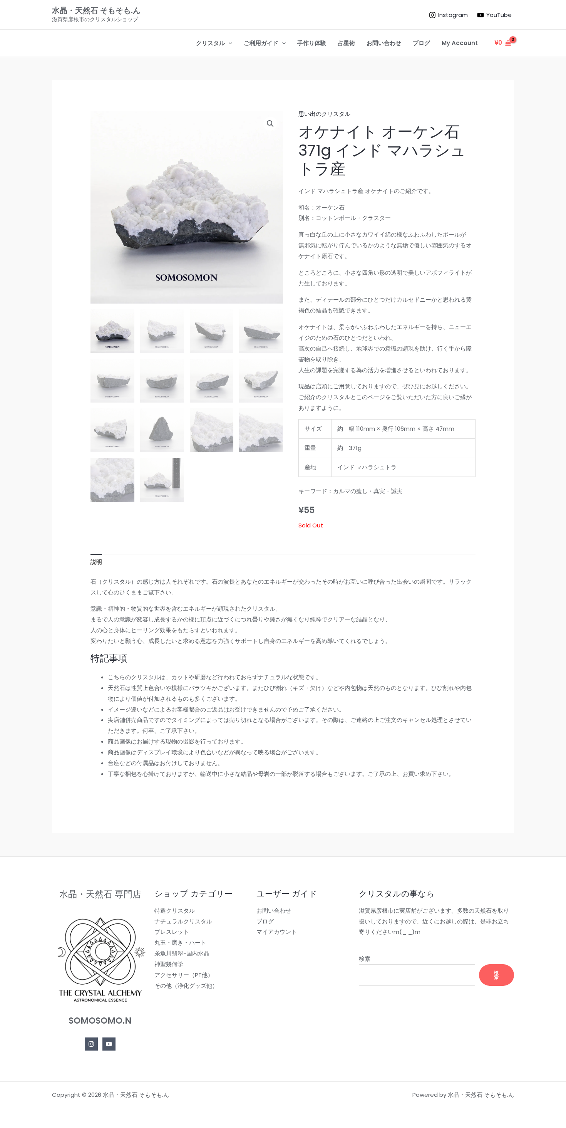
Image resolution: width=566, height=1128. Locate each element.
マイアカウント (276, 932)
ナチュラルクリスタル (183, 921)
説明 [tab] (96, 562)
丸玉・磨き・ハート (180, 942)
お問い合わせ (273, 910)
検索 (364, 959)
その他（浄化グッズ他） (186, 986)
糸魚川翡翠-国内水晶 (181, 953)
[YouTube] (109, 1044)
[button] (228, 43)
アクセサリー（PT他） (183, 975)
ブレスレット (171, 932)
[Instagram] (91, 1044)
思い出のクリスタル (324, 114)
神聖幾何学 (168, 964)
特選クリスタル (174, 910)
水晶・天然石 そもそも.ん (96, 10)
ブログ (265, 921)
